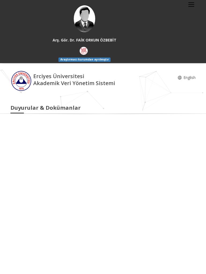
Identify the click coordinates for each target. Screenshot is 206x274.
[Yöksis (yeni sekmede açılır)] (84, 51)
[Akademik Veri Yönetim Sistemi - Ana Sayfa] (21, 80)
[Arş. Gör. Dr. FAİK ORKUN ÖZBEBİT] (84, 18)
